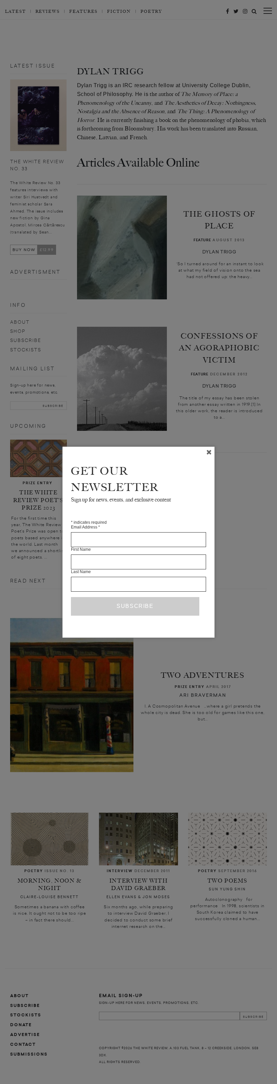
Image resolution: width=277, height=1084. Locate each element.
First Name (81, 549)
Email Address (85, 527)
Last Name (81, 571)
